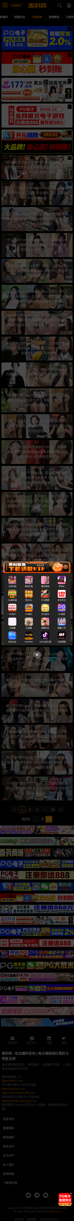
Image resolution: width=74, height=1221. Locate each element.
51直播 (29, 628)
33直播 (12, 628)
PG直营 (61, 614)
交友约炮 (12, 586)
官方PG (28, 600)
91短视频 (62, 642)
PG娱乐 (28, 614)
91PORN (29, 642)
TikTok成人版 (45, 642)
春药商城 (45, 586)
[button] (62, 1204)
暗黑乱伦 (45, 628)
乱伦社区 (12, 642)
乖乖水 (62, 586)
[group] (65, 1199)
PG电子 (12, 614)
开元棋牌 (45, 600)
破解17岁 (62, 628)
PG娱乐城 (12, 600)
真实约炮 (29, 586)
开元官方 (45, 614)
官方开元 (62, 600)
